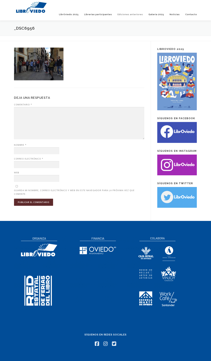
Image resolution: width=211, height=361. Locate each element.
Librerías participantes (98, 14)
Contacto (191, 14)
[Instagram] (105, 343)
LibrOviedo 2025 (69, 14)
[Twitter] (114, 343)
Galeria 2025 (156, 14)
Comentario (23, 104)
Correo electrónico (28, 158)
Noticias (175, 14)
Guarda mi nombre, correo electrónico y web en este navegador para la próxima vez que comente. (74, 192)
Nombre (20, 144)
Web (16, 172)
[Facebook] (97, 343)
